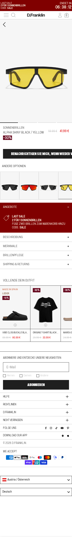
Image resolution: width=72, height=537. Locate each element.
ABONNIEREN (36, 385)
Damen (27, 375)
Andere (44, 375)
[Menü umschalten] (6, 15)
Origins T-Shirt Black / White (49, 332)
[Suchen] (13, 15)
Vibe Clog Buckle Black (15, 332)
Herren (11, 375)
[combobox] (36, 480)
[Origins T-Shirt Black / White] (45, 307)
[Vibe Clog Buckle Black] (15, 307)
